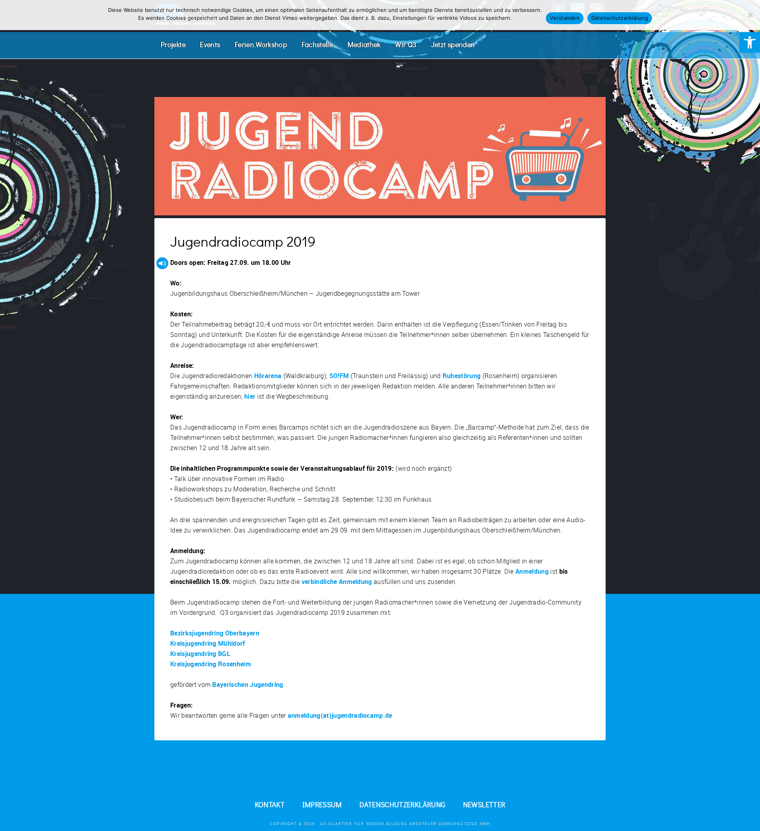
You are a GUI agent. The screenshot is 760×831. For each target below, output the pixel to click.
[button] (749, 42)
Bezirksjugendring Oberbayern (214, 633)
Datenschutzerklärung (619, 18)
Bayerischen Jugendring (247, 684)
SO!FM (339, 375)
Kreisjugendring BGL (200, 653)
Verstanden (565, 18)
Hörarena (268, 375)
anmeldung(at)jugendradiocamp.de (340, 715)
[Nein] (750, 15)
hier (249, 396)
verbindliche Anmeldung (337, 581)
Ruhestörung (462, 375)
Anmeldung (532, 571)
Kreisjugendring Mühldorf (207, 643)
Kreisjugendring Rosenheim (210, 664)
